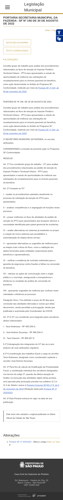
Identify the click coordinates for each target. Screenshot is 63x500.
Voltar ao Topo (53, 442)
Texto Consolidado (17, 50)
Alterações (11, 59)
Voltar (47, 30)
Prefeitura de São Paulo (32, 463)
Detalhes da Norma (17, 42)
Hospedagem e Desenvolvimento (32, 494)
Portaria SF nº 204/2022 (20, 442)
